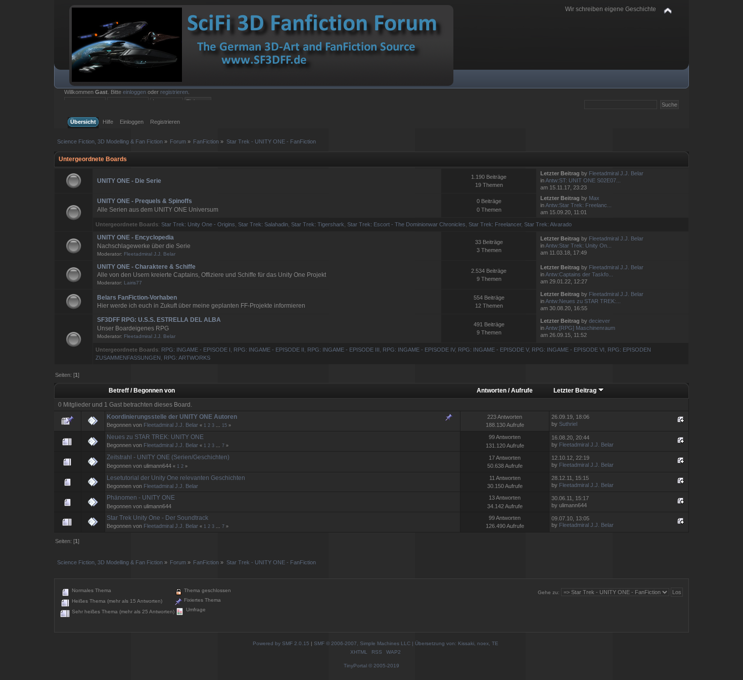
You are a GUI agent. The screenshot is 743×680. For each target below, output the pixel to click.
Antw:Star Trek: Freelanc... (578, 205)
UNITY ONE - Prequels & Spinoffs (144, 201)
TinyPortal (355, 665)
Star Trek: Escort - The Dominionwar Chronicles (406, 224)
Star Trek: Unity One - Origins (198, 224)
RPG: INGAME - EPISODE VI (568, 350)
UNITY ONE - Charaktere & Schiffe (146, 266)
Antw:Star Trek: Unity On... (578, 245)
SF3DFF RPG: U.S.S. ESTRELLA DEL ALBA (159, 319)
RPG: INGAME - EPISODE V (493, 350)
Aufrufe (522, 390)
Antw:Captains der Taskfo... (579, 274)
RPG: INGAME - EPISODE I (195, 350)
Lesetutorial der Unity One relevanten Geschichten (176, 477)
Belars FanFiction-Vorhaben (137, 297)
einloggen (134, 92)
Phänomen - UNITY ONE (141, 497)
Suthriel (568, 424)
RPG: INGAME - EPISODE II (269, 350)
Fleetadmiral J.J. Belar (616, 173)
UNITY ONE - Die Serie (129, 180)
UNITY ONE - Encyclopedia (135, 237)
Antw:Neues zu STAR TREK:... (583, 301)
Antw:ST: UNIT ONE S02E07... (583, 180)
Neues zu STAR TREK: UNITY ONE (155, 437)
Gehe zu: (549, 592)
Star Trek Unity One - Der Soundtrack (157, 517)
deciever (599, 321)
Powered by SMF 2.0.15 (281, 643)
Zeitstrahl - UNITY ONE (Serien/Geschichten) (168, 457)
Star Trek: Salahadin (263, 224)
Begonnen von (154, 390)
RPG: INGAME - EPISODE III (343, 350)
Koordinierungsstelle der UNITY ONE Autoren (172, 416)
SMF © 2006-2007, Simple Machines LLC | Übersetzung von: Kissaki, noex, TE (406, 643)
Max (594, 198)
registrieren (174, 92)
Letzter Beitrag (575, 390)
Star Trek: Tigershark (317, 224)
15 (224, 425)
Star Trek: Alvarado (548, 224)
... (219, 425)
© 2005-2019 (383, 665)
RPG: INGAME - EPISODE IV (419, 350)
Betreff (119, 390)
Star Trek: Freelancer (495, 224)
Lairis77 (133, 282)
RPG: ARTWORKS (187, 358)
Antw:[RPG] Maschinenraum (580, 328)
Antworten (491, 390)
